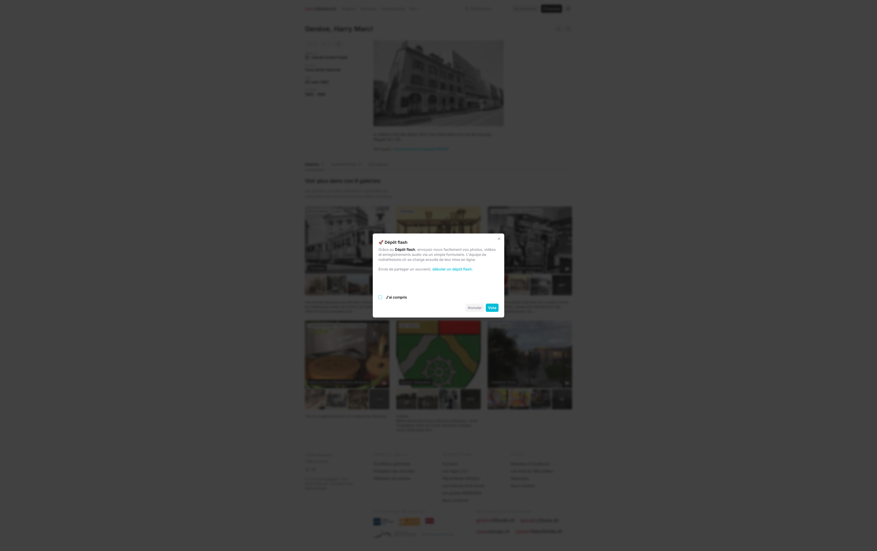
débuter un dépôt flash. (452, 269)
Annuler (475, 307)
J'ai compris (396, 297)
